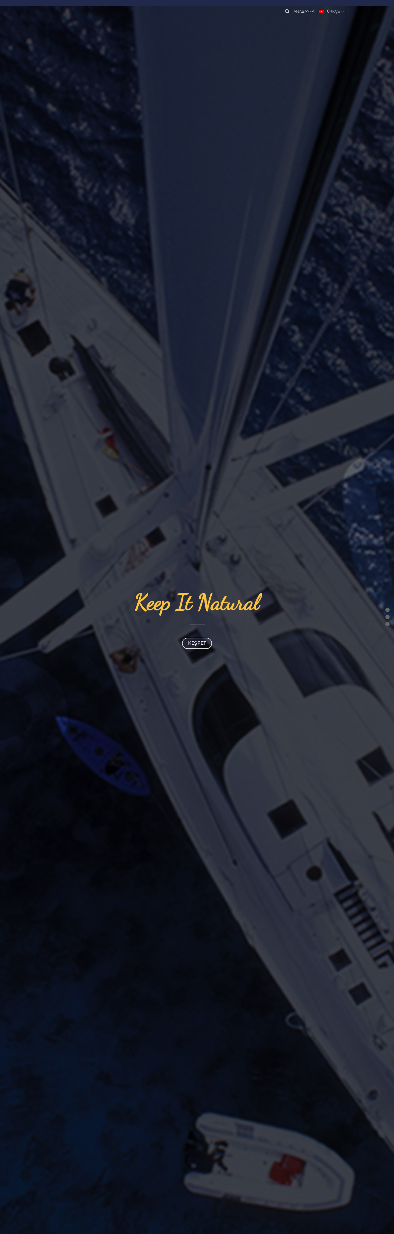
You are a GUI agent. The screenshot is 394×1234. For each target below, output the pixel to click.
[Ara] (287, 11)
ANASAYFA (304, 11)
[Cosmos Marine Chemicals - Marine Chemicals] (197, 11)
